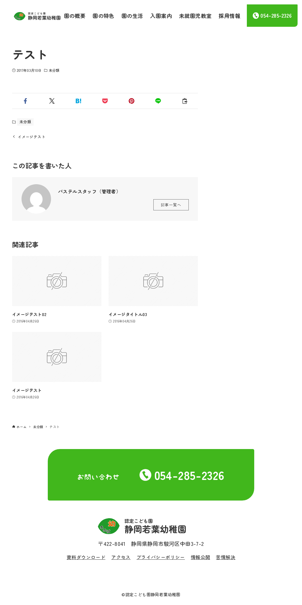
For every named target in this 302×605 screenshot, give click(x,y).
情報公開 (200, 557)
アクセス (121, 557)
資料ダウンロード (86, 557)
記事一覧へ (171, 204)
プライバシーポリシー (161, 557)
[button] (25, 101)
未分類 (54, 70)
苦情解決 (225, 557)
